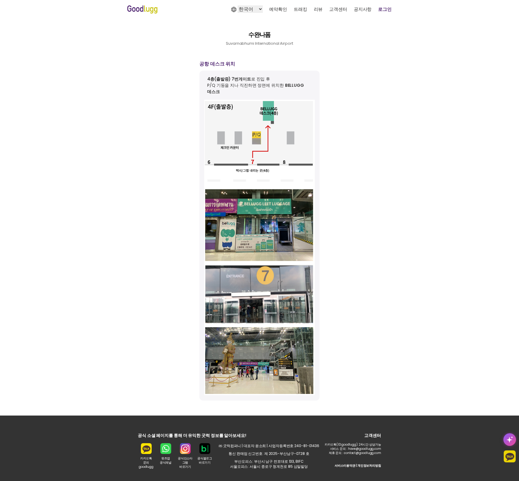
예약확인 (278, 9)
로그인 (385, 9)
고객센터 (338, 9)
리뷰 (318, 9)
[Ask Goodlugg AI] (509, 439)
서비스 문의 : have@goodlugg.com (355, 448)
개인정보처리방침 (369, 465)
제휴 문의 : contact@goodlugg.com (355, 453)
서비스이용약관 (345, 465)
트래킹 (300, 9)
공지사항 (363, 9)
